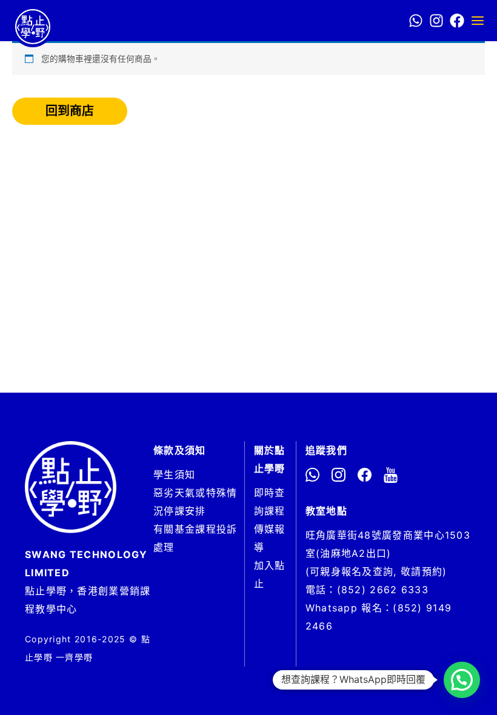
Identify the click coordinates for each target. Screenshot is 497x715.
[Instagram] (436, 20)
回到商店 (69, 111)
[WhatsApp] (416, 20)
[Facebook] (457, 20)
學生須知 (174, 474)
